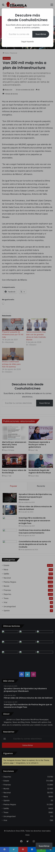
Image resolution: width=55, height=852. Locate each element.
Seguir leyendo (27, 41)
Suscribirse (40, 34)
